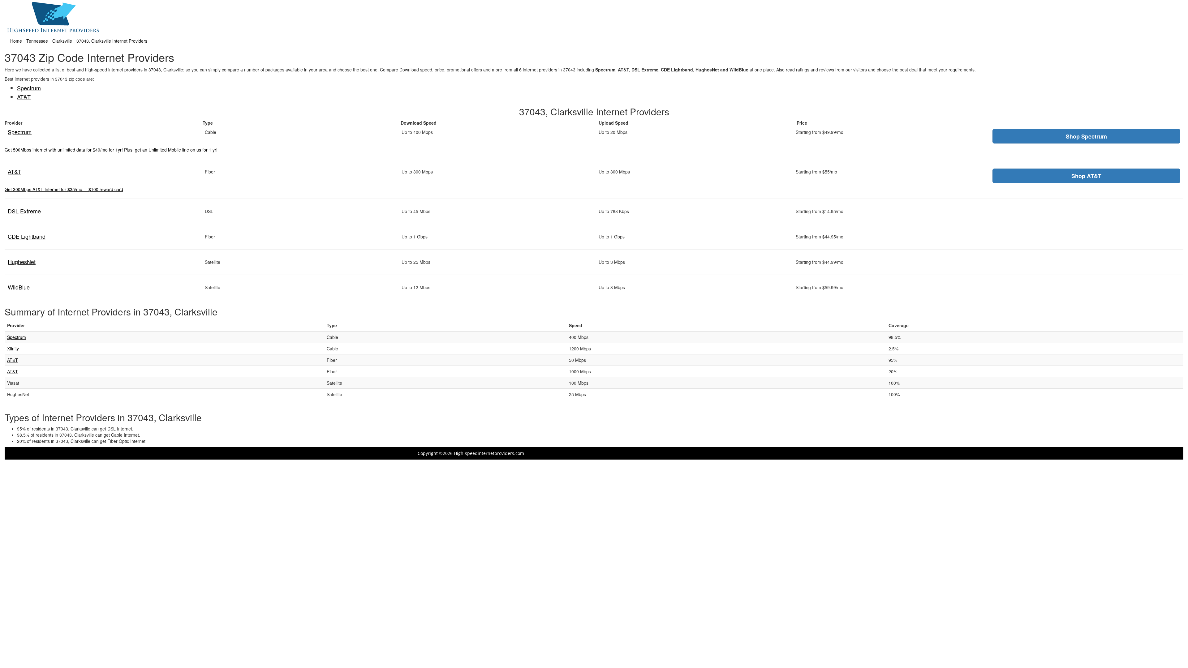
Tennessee (37, 41)
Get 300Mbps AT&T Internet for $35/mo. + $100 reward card (64, 189)
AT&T (24, 97)
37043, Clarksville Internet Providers (111, 41)
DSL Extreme (24, 211)
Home (16, 41)
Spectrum (29, 88)
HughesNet (22, 262)
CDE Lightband (26, 236)
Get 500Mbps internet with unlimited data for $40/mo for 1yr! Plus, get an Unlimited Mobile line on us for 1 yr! (111, 150)
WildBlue (19, 287)
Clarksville (62, 41)
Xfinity (13, 348)
